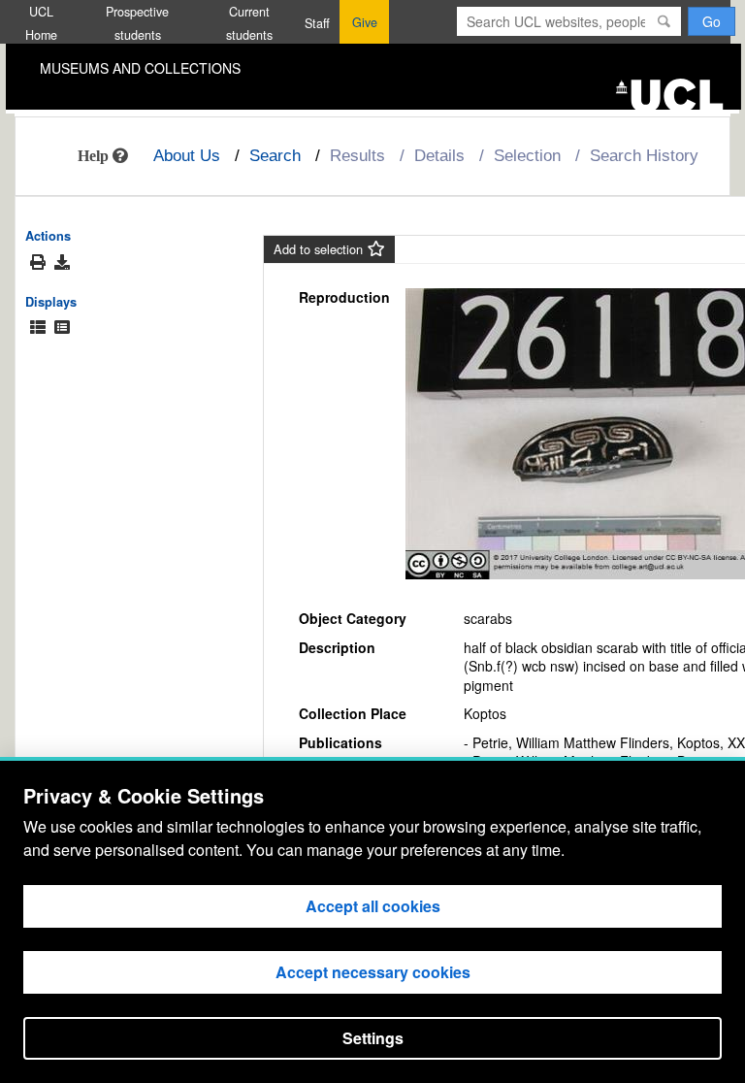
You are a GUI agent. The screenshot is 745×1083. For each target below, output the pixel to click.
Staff (317, 23)
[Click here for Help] (103, 155)
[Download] (62, 262)
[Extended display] (38, 327)
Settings (373, 1038)
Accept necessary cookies (372, 972)
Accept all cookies (373, 906)
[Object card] (62, 327)
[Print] (38, 262)
